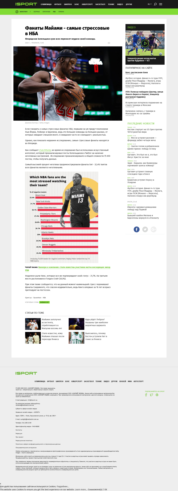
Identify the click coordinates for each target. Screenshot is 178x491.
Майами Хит (44, 302)
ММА (130, 381)
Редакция (19, 433)
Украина (61, 12)
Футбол (57, 4)
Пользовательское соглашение (26, 448)
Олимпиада (46, 4)
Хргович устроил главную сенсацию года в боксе (140, 173)
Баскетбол (100, 4)
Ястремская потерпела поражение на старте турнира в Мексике (143, 104)
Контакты (19, 430)
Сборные (36, 12)
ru (149, 4)
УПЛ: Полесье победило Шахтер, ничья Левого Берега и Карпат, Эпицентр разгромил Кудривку (144, 94)
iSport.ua (28, 298)
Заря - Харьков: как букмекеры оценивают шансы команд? (142, 164)
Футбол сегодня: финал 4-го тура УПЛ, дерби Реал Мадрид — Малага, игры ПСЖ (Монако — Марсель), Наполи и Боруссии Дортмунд (144, 82)
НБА (54, 11)
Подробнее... (63, 486)
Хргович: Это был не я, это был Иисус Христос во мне (142, 156)
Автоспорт (138, 381)
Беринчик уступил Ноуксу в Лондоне (140, 181)
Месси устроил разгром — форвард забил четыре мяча (141, 139)
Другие (129, 4)
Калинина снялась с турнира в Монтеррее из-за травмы (140, 112)
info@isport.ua (32, 400)
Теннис (111, 4)
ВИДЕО (120, 4)
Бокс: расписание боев (136, 72)
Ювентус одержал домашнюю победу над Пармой (141, 208)
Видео (131, 27)
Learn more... (81, 489)
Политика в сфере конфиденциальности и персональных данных (38, 444)
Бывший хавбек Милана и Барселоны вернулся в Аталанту (143, 216)
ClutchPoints (45, 150)
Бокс (77, 4)
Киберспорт (87, 4)
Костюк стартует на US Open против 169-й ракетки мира (144, 130)
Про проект (19, 437)
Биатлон (68, 4)
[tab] (137, 229)
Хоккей (122, 381)
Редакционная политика (24, 441)
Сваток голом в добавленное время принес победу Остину (143, 147)
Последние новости (140, 123)
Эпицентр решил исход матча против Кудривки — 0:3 (141, 59)
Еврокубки (46, 12)
